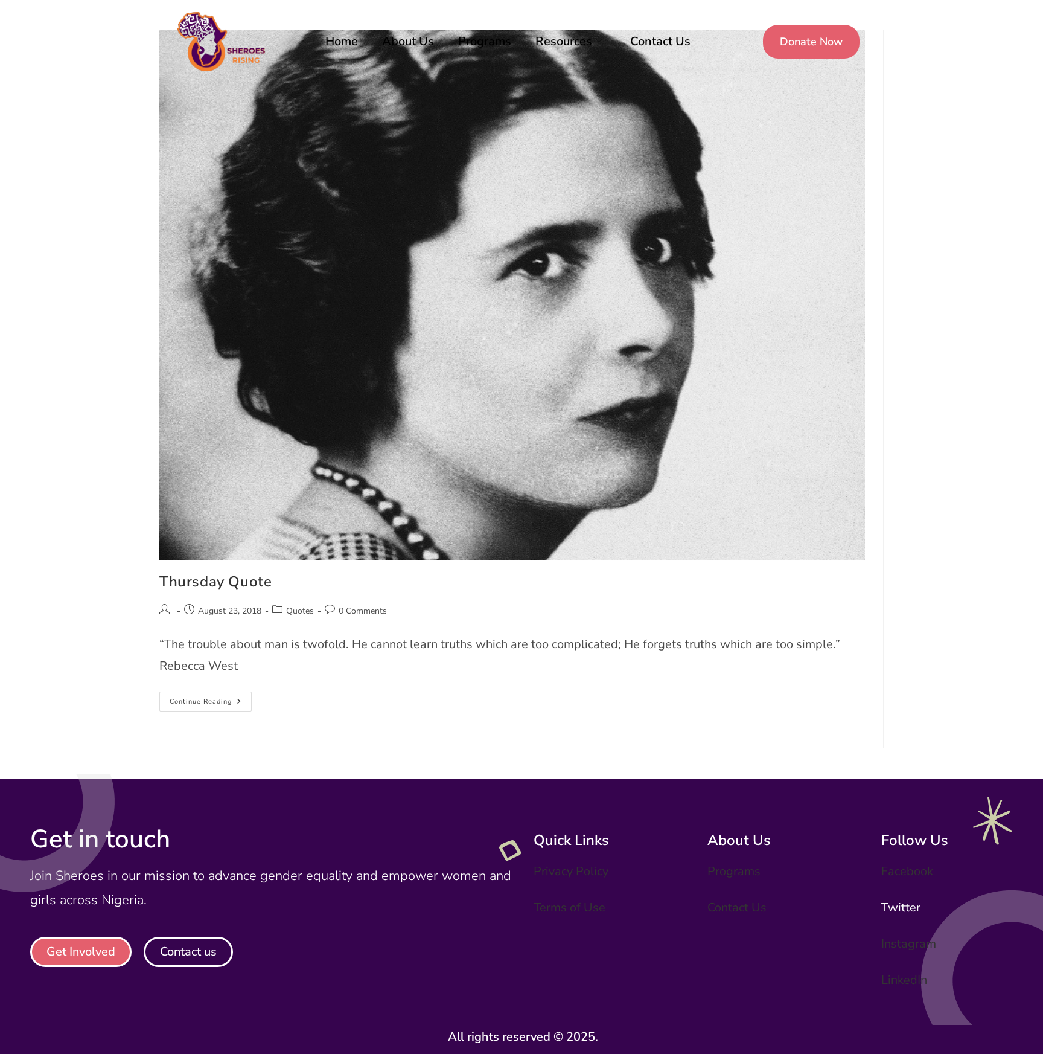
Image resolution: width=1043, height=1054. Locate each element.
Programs (484, 41)
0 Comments (363, 611)
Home (341, 41)
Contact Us (660, 41)
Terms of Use (569, 907)
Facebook (907, 871)
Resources (563, 41)
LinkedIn (904, 980)
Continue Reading (211, 699)
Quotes (300, 611)
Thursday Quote (215, 581)
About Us (408, 41)
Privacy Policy (571, 871)
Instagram (908, 944)
